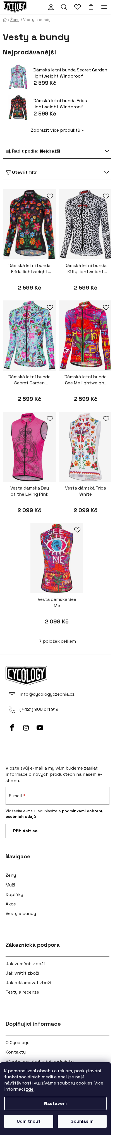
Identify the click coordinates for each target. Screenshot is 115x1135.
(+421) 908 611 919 (39, 709)
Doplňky (14, 894)
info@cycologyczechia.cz (47, 694)
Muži (10, 885)
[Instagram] (26, 727)
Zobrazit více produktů (55, 130)
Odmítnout (28, 1121)
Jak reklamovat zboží (28, 982)
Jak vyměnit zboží (25, 964)
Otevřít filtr (24, 172)
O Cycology (18, 1042)
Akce (11, 904)
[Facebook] (12, 727)
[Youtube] (39, 727)
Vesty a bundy (21, 913)
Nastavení (55, 1103)
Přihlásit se (25, 831)
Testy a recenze (22, 992)
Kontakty (16, 1052)
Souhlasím (82, 1121)
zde (29, 1089)
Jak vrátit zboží (22, 973)
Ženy (11, 875)
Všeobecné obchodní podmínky (40, 1061)
